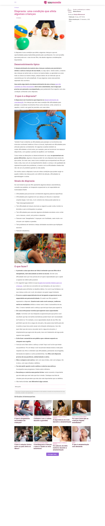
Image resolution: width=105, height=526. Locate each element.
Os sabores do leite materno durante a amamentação (60, 448)
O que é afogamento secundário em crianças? (22, 420)
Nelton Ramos (77, 11)
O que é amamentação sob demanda (80, 445)
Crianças (16, 7)
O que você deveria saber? (21, 416)
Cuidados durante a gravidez (42, 416)
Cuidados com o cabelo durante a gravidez (42, 419)
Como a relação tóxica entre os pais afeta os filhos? (22, 446)
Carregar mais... (52, 454)
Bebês (73, 442)
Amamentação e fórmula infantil (60, 417)
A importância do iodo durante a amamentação (62, 421)
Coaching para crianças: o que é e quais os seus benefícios (43, 446)
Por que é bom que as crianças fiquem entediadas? (80, 420)
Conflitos (17, 442)
